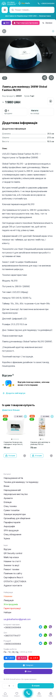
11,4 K (23, 658)
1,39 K (11, 658)
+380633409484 (47, 3)
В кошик (36, 685)
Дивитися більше (11, 410)
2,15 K (35, 658)
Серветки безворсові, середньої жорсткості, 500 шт (13, 444)
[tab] (8, 375)
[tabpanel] (28, 387)
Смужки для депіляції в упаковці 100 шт (40, 443)
